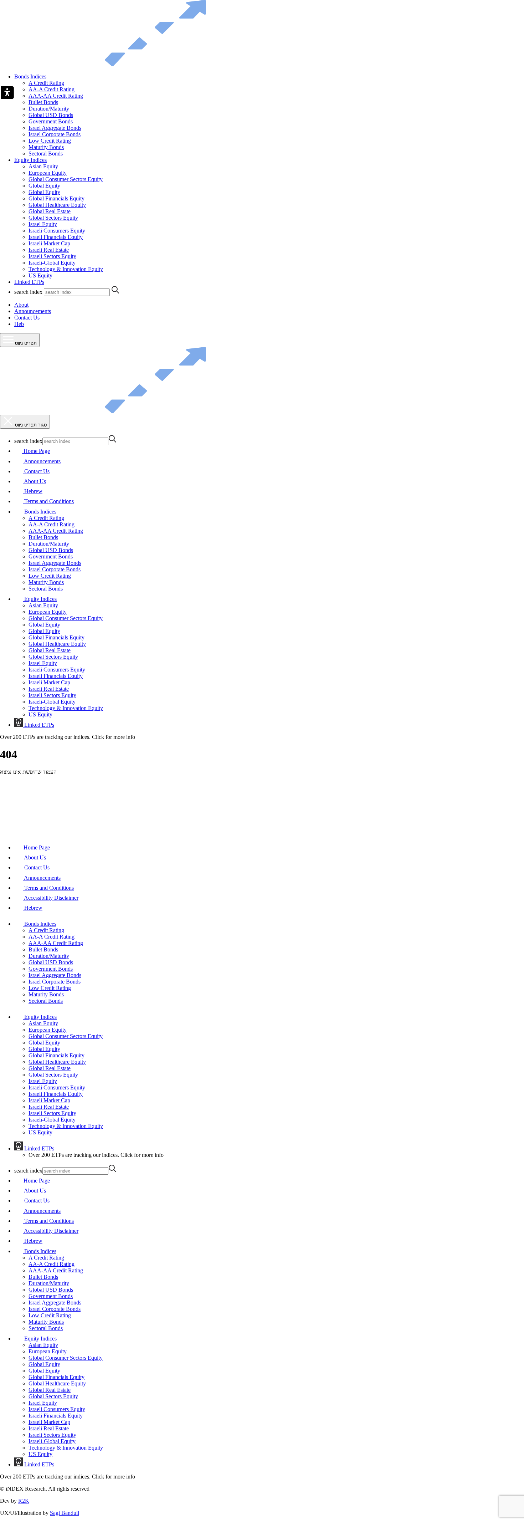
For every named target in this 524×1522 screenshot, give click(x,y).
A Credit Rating (46, 83)
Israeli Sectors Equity (52, 256)
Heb (19, 324)
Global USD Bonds (51, 115)
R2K (23, 1501)
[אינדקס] (133, 64)
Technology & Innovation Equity (66, 269)
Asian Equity (43, 166)
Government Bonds (51, 121)
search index (28, 292)
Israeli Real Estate (49, 250)
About (21, 305)
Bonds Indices (30, 76)
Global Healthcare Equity (57, 205)
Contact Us (27, 318)
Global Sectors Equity (53, 218)
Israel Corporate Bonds (55, 134)
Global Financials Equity (56, 198)
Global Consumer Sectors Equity (66, 179)
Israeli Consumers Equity (57, 231)
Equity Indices (30, 160)
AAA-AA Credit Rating (56, 96)
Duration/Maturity (49, 109)
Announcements (32, 311)
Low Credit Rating (50, 141)
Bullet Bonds (43, 102)
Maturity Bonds (46, 147)
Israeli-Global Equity (52, 263)
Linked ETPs (29, 282)
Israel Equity (43, 224)
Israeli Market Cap (49, 243)
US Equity (40, 275)
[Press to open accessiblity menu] (7, 93)
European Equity (48, 173)
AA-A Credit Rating (52, 89)
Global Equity (44, 186)
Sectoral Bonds (46, 153)
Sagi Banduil (64, 1513)
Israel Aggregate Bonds (55, 128)
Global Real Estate (50, 211)
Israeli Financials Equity (56, 237)
